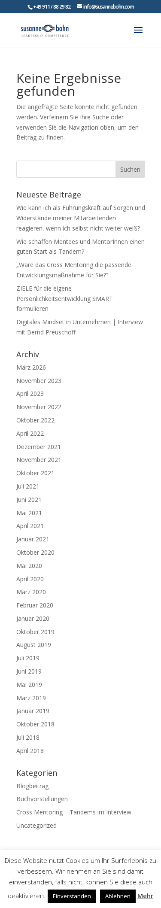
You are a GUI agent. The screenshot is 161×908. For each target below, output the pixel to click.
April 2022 (30, 433)
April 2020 (30, 579)
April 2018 (30, 751)
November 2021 (38, 460)
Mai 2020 (29, 566)
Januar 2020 (32, 618)
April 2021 (30, 526)
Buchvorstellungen (42, 799)
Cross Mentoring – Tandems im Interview (73, 812)
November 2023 (38, 381)
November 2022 (38, 407)
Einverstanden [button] (72, 896)
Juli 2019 (27, 658)
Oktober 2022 (35, 420)
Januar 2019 (32, 711)
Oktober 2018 (35, 724)
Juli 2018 (27, 737)
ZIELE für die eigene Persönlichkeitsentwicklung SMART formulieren (64, 298)
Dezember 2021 (38, 447)
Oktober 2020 (35, 552)
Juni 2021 (29, 499)
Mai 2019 (29, 684)
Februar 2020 (34, 605)
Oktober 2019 (35, 632)
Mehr (145, 895)
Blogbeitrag (32, 786)
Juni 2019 (29, 671)
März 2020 (31, 592)
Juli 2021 (27, 486)
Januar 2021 (32, 539)
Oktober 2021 (35, 473)
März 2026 (31, 367)
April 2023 (30, 393)
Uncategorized (36, 825)
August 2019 (33, 645)
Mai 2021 (29, 513)
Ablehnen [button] (118, 896)
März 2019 (31, 698)
